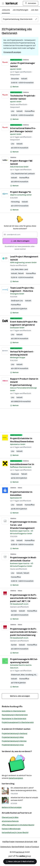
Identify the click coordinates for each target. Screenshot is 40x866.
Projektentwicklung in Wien (13, 737)
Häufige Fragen (8, 842)
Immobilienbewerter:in (22, 464)
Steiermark (16, 675)
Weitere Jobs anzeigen (20, 696)
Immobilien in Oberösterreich (13, 711)
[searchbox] (20, 19)
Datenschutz (5, 847)
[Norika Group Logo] (20, 856)
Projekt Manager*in (20, 192)
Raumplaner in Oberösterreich (14, 719)
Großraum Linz (17, 301)
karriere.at (26, 813)
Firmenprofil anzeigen (12, 52)
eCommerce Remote (10, 821)
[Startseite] (12, 3)
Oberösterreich (9, 33)
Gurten (14, 611)
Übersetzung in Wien (10, 817)
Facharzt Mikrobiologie (11, 829)
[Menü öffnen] (3, 3)
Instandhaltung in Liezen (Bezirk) (15, 832)
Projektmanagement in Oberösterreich (18, 722)
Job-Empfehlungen (20, 10)
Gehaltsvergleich (16, 778)
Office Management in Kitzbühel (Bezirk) (18, 825)
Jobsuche (6, 10)
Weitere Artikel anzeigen (12, 807)
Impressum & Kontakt (24, 842)
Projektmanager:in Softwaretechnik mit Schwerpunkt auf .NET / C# (24, 598)
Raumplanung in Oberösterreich (15, 715)
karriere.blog (8, 783)
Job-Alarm (35, 10)
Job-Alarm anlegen (21, 241)
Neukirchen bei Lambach (25, 174)
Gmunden (15, 79)
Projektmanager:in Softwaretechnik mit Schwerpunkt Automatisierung (24, 632)
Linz (12, 111)
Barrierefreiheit (18, 847)
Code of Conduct (32, 847)
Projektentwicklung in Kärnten (14, 741)
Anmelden (32, 3)
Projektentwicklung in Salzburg (14, 733)
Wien (23, 675)
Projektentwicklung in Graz (13, 745)
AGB (35, 842)
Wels (17, 269)
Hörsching (15, 202)
